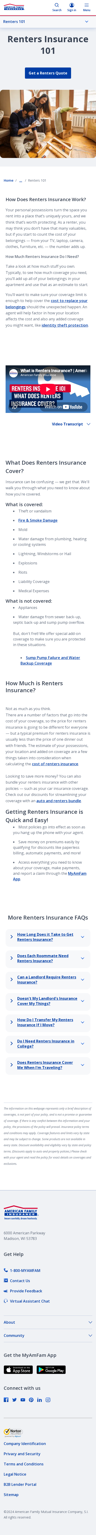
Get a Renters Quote (48, 73)
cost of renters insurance (55, 763)
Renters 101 (14, 21)
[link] (22, 1270)
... (20, 180)
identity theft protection (65, 325)
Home (9, 180)
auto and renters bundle (58, 800)
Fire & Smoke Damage (38, 520)
